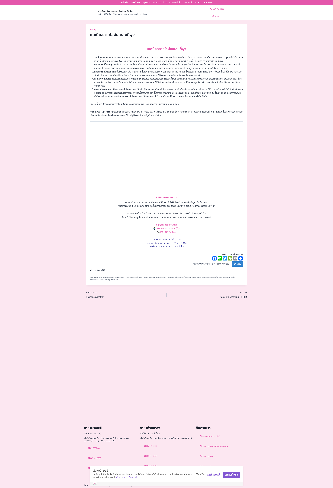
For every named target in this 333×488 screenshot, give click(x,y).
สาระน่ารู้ (197, 2)
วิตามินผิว (146, 277)
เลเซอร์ (102, 280)
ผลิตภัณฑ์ (188, 2)
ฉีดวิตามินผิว (115, 277)
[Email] (235, 258)
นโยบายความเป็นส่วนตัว (127, 477)
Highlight (146, 2)
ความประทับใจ (175, 2)
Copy (238, 264)
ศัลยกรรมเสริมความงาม (208, 277)
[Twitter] (225, 258)
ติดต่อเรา (208, 2)
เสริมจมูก (107, 280)
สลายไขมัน (231, 277)
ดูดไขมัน (121, 277)
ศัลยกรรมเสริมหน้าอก (221, 277)
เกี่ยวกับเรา (135, 2)
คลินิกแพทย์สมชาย (105, 277)
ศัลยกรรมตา (179, 277)
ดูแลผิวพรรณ (129, 277)
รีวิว (164, 2)
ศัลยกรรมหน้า (197, 277)
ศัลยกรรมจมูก (171, 277)
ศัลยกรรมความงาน (160, 277)
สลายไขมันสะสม (94, 280)
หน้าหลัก (124, 2)
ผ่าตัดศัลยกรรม (137, 277)
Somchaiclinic (95, 277)
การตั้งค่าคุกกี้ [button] (213, 474)
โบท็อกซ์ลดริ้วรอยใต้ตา (95, 295)
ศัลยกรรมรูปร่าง (188, 277)
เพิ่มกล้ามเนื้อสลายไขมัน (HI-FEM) (233, 295)
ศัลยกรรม (152, 277)
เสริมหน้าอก (114, 280)
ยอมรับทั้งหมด (231, 474)
